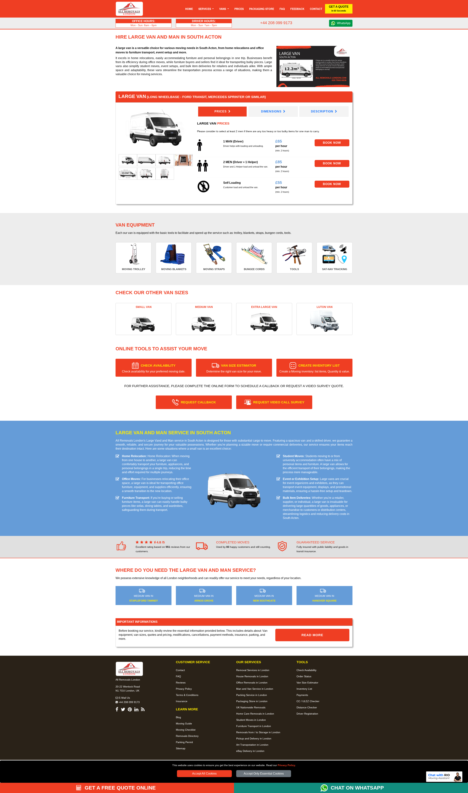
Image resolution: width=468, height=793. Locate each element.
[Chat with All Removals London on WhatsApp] (325, 788)
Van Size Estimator (307, 682)
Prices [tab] (221, 111)
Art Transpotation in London (252, 744)
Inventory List (304, 688)
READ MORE (312, 635)
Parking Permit (184, 742)
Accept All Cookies (204, 773)
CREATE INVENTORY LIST (314, 368)
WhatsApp (343, 23)
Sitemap (180, 748)
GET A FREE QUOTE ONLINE (119, 788)
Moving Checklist (185, 729)
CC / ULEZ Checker (308, 701)
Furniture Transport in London (253, 726)
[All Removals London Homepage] (129, 9)
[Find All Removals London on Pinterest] (130, 710)
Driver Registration (307, 713)
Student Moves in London (251, 719)
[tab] (128, 159)
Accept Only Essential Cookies (264, 773)
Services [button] (205, 9)
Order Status (304, 676)
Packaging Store (261, 9)
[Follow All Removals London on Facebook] (117, 710)
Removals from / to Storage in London (258, 732)
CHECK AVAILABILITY (153, 368)
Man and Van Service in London (254, 688)
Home (189, 9)
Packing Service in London (251, 695)
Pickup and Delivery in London (253, 738)
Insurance (181, 701)
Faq (282, 9)
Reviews (181, 682)
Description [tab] (322, 111)
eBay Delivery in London (250, 750)
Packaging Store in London (251, 701)
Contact (316, 9)
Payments (302, 695)
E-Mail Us (124, 697)
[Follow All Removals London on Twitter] (123, 710)
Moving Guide (184, 723)
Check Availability (306, 670)
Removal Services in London (252, 670)
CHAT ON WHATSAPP (357, 788)
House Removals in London (252, 676)
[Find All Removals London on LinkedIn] (136, 710)
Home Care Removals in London (255, 713)
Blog (178, 717)
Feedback (297, 9)
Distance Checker (307, 707)
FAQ (178, 676)
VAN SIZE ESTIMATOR (234, 368)
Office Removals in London (251, 682)
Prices (239, 9)
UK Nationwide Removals (250, 707)
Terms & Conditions (187, 695)
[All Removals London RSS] (143, 710)
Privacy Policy (286, 765)
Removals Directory (187, 735)
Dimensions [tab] (271, 111)
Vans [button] (223, 9)
